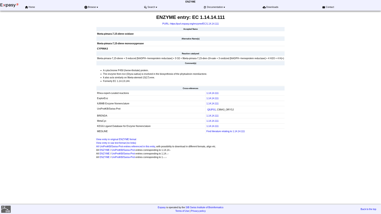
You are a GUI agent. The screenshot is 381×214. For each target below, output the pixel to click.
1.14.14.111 (212, 93)
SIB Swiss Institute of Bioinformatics (204, 207)
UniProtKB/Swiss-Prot (123, 150)
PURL (165, 23)
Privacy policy (198, 211)
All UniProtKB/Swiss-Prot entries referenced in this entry (125, 146)
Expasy (162, 207)
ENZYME (190, 1)
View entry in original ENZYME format (116, 139)
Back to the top (368, 209)
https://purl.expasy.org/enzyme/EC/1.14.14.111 (194, 23)
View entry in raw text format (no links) (116, 143)
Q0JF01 (211, 109)
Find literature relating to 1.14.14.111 (225, 131)
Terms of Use (182, 211)
